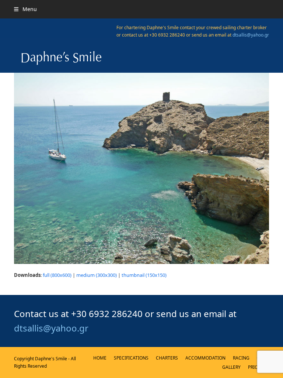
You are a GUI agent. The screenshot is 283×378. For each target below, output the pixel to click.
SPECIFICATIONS (131, 358)
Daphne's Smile (51, 358)
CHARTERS (167, 358)
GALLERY (231, 367)
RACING (241, 358)
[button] (25, 9)
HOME (99, 358)
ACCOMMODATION (205, 358)
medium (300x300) (96, 275)
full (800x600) (57, 275)
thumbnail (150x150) (144, 275)
